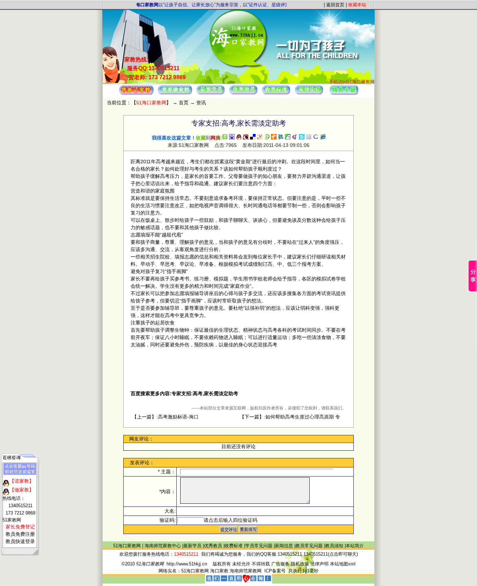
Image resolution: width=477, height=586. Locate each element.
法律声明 (319, 563)
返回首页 (335, 4)
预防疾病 (204, 344)
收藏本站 (357, 4)
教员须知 (335, 545)
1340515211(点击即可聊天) (330, 554)
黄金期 (243, 161)
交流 (165, 249)
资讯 (201, 102)
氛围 (170, 191)
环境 (238, 198)
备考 (228, 198)
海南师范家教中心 (163, 545)
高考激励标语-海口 (178, 417)
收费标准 (234, 545)
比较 (214, 227)
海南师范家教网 (246, 570)
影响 (331, 205)
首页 (184, 102)
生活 (174, 198)
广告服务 (280, 563)
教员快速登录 (20, 541)
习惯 (155, 205)
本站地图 (339, 563)
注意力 (152, 213)
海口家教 (219, 570)
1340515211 (290, 554)
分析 (214, 249)
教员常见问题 (309, 545)
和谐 (145, 191)
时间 (311, 161)
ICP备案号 (276, 570)
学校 (258, 278)
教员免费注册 (20, 534)
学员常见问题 (259, 545)
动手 (150, 264)
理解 (184, 242)
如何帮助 (238, 169)
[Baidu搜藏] (232, 138)
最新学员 (193, 545)
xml (351, 563)
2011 (145, 161)
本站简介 (355, 545)
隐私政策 (300, 563)
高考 (161, 161)
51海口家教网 (127, 545)
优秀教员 (213, 545)
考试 (243, 264)
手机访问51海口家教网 (352, 81)
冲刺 (281, 161)
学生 (238, 278)
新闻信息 (284, 545)
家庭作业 (240, 286)
